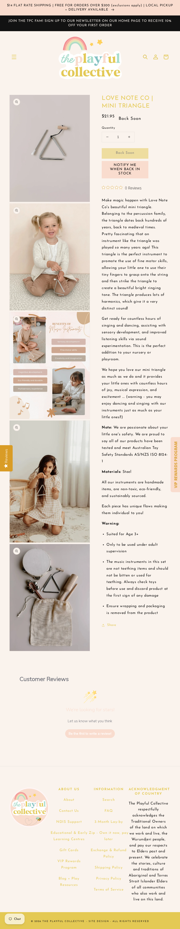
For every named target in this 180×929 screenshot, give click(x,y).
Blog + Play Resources (69, 882)
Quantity (108, 127)
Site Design (99, 921)
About (69, 800)
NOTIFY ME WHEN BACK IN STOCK (125, 169)
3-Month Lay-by (108, 822)
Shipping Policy (109, 867)
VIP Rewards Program (69, 864)
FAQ (109, 811)
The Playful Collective (63, 921)
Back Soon (125, 153)
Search (108, 800)
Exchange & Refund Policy (109, 853)
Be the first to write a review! (90, 733)
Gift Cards (69, 850)
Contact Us (69, 811)
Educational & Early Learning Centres (69, 836)
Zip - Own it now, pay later (108, 836)
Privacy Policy (108, 878)
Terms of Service (109, 889)
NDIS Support (69, 822)
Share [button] (111, 625)
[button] (14, 57)
